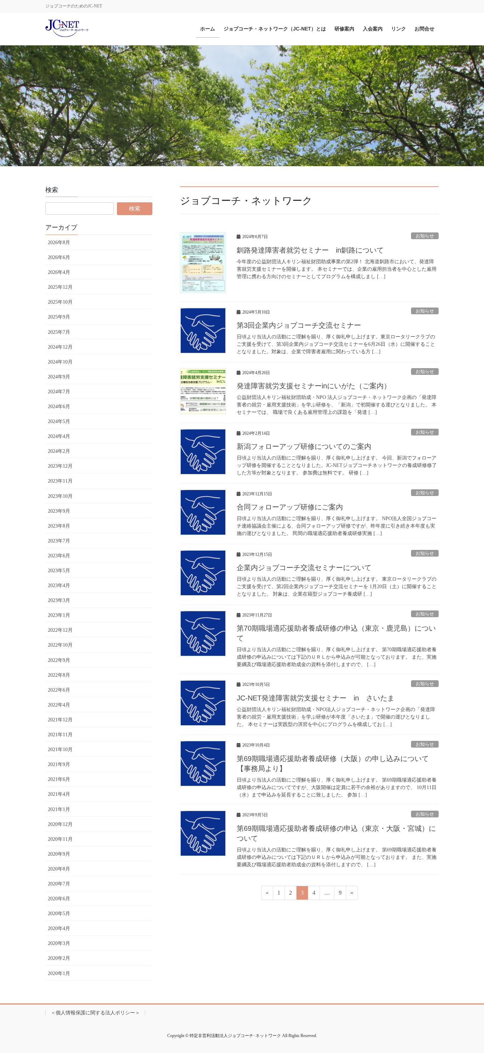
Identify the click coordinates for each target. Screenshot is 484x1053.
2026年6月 (59, 257)
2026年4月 (59, 272)
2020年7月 (59, 883)
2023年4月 (59, 585)
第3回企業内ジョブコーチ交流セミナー (299, 325)
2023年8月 (59, 526)
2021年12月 (60, 719)
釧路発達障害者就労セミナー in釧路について (310, 250)
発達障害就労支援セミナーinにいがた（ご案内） (314, 386)
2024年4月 (59, 436)
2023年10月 (60, 496)
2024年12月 (60, 347)
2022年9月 (59, 660)
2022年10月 (60, 645)
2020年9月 (59, 854)
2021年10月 (60, 749)
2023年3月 (59, 600)
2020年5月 (59, 913)
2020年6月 (59, 898)
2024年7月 (59, 391)
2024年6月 (59, 406)
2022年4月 (59, 705)
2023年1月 (59, 615)
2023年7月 (59, 541)
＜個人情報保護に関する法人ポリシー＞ (95, 1012)
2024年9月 (59, 376)
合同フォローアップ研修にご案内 (290, 507)
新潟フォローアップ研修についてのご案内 (304, 446)
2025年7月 (59, 332)
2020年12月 (60, 824)
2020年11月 (60, 839)
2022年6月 (59, 690)
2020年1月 (59, 973)
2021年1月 (59, 809)
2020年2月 (59, 958)
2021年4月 (59, 794)
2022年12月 (60, 630)
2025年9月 (59, 317)
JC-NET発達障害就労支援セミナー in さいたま (315, 698)
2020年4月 (59, 928)
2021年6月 (59, 779)
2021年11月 (60, 734)
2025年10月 (60, 302)
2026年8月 (59, 242)
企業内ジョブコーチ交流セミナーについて (304, 567)
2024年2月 (59, 451)
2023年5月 (59, 570)
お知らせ (425, 235)
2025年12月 (60, 287)
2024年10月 (60, 362)
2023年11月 (60, 481)
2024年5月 (59, 421)
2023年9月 (59, 511)
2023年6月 (59, 555)
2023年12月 (60, 466)
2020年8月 (59, 869)
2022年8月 (59, 675)
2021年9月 (59, 764)
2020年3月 (59, 943)
